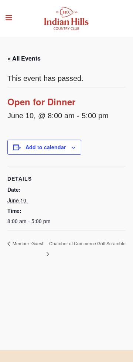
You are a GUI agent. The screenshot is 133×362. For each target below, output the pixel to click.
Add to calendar (45, 147)
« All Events (24, 58)
